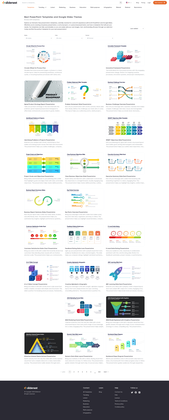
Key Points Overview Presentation (76, 212)
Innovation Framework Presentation (118, 68)
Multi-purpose (95, 7)
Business (72, 7)
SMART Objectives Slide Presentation (118, 140)
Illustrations (138, 7)
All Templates (87, 392)
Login (149, 2)
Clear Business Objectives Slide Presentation (80, 176)
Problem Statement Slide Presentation (78, 104)
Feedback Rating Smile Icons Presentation (79, 248)
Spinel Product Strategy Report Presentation (39, 104)
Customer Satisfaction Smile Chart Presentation (40, 248)
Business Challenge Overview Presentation (120, 104)
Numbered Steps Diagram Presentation (119, 356)
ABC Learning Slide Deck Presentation (119, 284)
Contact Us (118, 392)
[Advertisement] (84, 60)
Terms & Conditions (121, 401)
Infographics (108, 7)
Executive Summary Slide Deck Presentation (121, 176)
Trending (41, 7)
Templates (30, 7)
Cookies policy (119, 407)
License (117, 398)
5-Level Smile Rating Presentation (117, 248)
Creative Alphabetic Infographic (76, 284)
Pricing (143, 2)
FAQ (116, 395)
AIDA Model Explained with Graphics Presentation (123, 320)
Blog (137, 2)
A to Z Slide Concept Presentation (35, 284)
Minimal (118, 7)
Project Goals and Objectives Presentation (39, 176)
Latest (53, 7)
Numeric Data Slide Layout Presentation (78, 356)
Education (83, 7)
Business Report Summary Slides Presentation (39, 212)
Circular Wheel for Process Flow (35, 68)
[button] (27, 55)
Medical (127, 7)
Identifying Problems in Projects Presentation (39, 140)
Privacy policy (119, 404)
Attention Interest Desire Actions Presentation (40, 356)
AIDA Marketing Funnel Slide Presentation (79, 320)
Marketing (62, 7)
